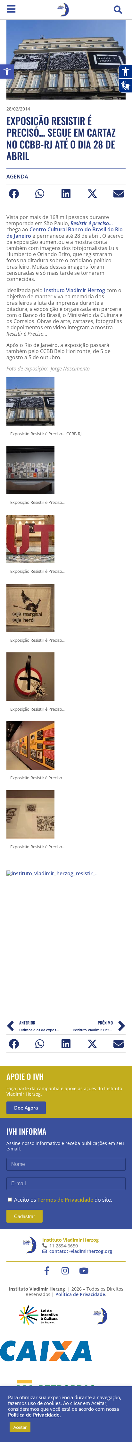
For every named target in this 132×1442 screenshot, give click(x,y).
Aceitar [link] (20, 1427)
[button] (118, 9)
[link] (7, 71)
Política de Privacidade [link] (80, 1294)
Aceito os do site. (63, 1199)
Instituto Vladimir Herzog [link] (74, 290)
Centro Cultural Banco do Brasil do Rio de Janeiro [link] (64, 232)
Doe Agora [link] (26, 1107)
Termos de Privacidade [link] (65, 1199)
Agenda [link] (17, 177)
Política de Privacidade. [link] (34, 1414)
